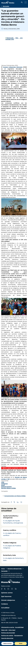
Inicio (3, 568)
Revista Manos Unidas (8, 488)
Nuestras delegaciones (15, 568)
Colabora (4, 604)
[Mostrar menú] (25, 2)
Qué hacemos (6, 596)
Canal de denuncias (7, 638)
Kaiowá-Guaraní (6, 486)
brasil (3, 485)
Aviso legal (11, 630)
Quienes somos (7, 593)
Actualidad (5, 608)
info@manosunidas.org (8, 615)
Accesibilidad (19, 627)
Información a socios (7, 627)
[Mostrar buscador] (21, 2)
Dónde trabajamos (8, 600)
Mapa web (4, 630)
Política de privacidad (8, 633)
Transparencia (18, 635)
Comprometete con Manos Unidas (15, 496)
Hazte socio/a (7, 643)
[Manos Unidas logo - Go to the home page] (7, 3)
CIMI (2, 482)
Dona (20, 643)
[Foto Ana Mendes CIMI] (14, 51)
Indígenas (4, 483)
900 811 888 (4, 622)
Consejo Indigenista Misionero (13, 67)
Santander (6, 6)
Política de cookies (7, 635)
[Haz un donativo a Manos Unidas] (14, 468)
